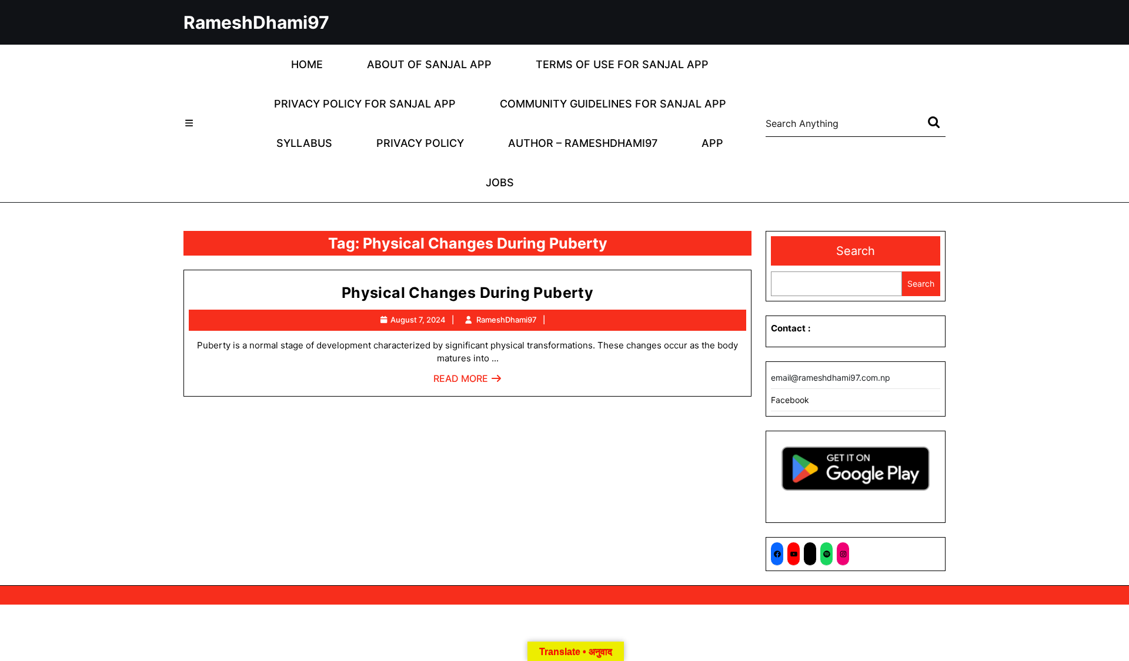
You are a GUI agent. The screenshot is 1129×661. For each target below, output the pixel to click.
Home (307, 64)
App (712, 143)
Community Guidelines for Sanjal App (613, 104)
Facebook (790, 400)
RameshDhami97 (256, 22)
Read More (467, 381)
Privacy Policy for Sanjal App (365, 104)
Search (855, 251)
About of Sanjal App (429, 64)
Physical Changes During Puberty (467, 292)
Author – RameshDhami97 (582, 143)
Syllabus (304, 143)
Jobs (500, 182)
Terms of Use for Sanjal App (622, 64)
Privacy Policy (420, 143)
